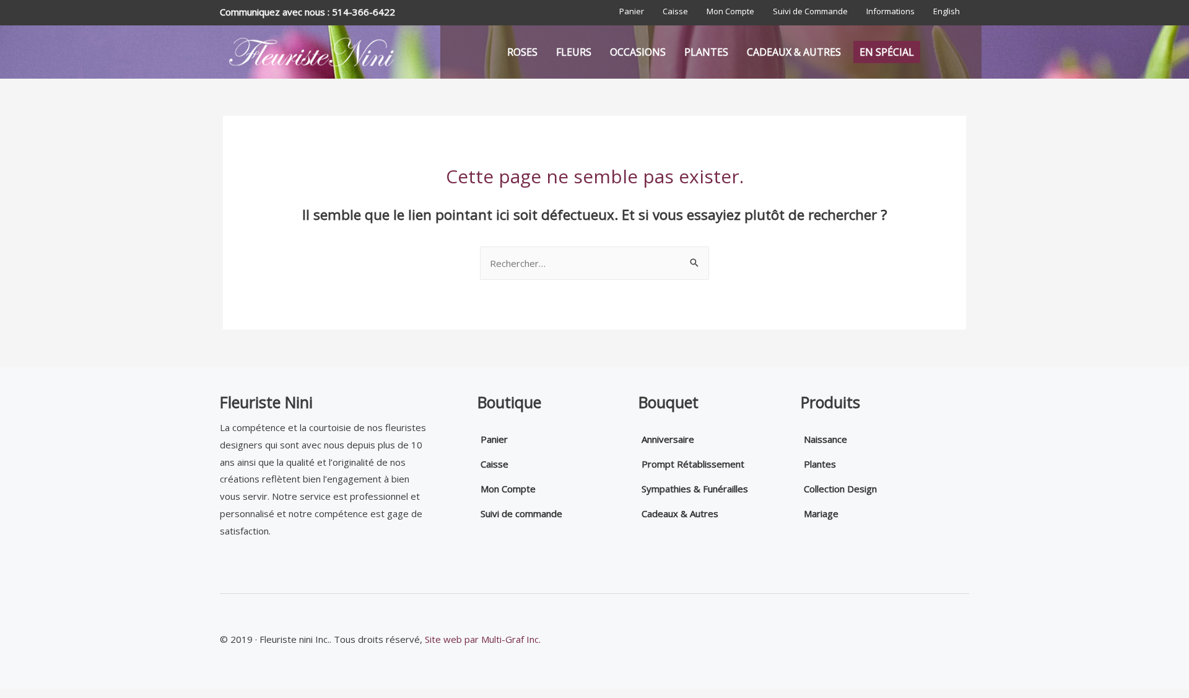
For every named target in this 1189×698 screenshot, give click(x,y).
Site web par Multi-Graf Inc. (483, 639)
